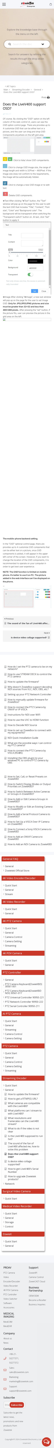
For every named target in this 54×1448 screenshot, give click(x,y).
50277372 (13, 1362)
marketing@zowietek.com (21, 1381)
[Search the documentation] (9, 44)
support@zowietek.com (20, 1390)
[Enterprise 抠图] (26, 4)
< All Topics (10, 86)
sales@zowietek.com (19, 1372)
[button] (4, 4)
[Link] (51, 4)
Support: (13, 1386)
